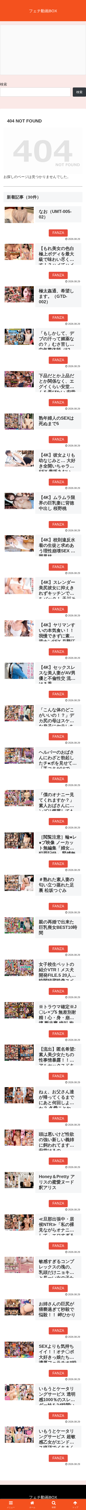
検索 (3, 84)
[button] (77, 907)
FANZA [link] (58, 233)
